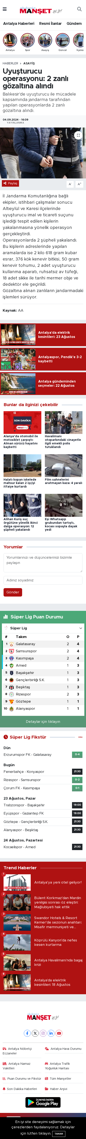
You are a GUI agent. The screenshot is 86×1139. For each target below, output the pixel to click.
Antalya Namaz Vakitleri (17, 1066)
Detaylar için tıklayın (43, 721)
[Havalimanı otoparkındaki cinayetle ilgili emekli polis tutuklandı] (64, 422)
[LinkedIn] (51, 1033)
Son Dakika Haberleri (22, 1089)
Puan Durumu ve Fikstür (24, 1078)
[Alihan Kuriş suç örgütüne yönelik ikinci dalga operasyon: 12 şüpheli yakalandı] (22, 505)
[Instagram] (43, 1033)
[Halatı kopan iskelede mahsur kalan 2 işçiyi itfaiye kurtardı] (22, 465)
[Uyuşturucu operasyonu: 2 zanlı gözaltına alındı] (43, 153)
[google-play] (43, 1103)
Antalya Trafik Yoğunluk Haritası (57, 1066)
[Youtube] (59, 1033)
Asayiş (29, 63)
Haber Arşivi (58, 1089)
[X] (35, 1033)
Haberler (10, 63)
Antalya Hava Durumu (66, 1048)
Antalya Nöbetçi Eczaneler (17, 1051)
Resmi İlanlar (50, 24)
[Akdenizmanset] (41, 9)
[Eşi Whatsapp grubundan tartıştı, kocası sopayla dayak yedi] (64, 505)
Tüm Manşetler (60, 1078)
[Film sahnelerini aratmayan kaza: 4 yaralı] (64, 465)
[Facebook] (27, 1033)
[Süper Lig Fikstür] (80, 737)
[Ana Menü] (5, 9)
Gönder (12, 592)
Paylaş (12, 183)
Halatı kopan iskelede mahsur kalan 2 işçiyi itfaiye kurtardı (20, 483)
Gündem (74, 24)
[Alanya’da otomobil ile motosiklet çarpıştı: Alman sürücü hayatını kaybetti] (22, 422)
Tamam (58, 1134)
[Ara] (79, 9)
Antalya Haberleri (18, 24)
